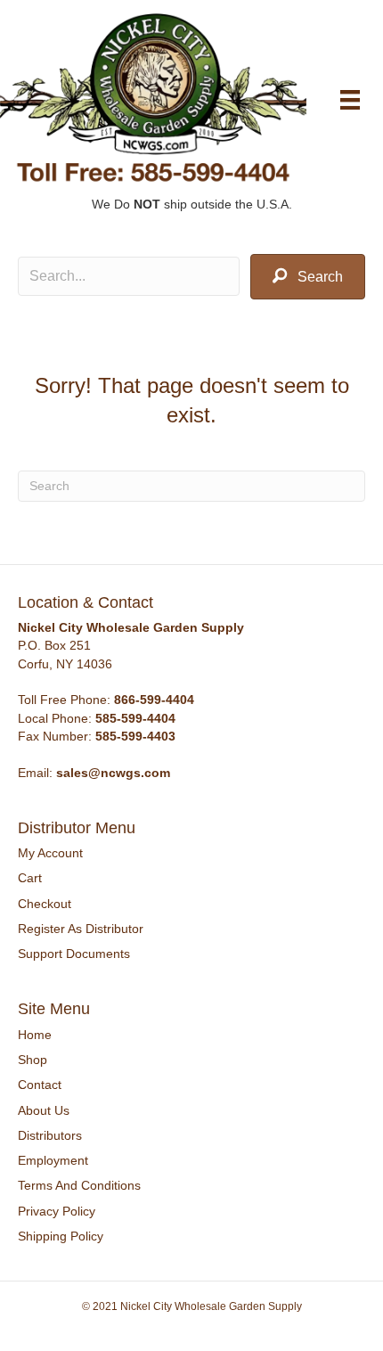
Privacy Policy (56, 1211)
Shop (32, 1059)
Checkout (44, 904)
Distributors (50, 1135)
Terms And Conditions (79, 1185)
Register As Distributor (80, 928)
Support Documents (74, 953)
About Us (43, 1110)
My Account (50, 853)
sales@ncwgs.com (113, 773)
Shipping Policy (60, 1236)
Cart (30, 878)
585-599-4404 (135, 718)
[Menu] (350, 100)
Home (35, 1035)
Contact (39, 1084)
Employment (53, 1160)
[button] (307, 276)
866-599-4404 (154, 699)
